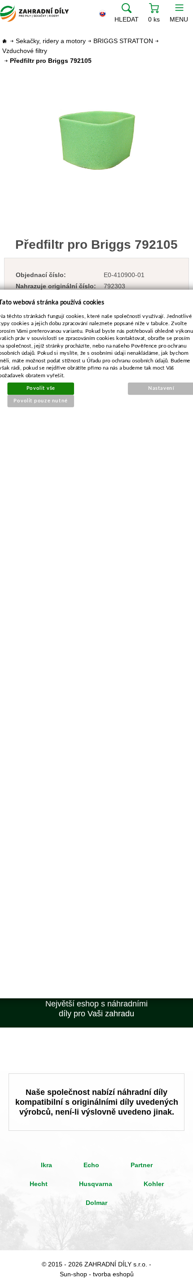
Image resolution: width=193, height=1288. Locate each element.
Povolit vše (40, 388)
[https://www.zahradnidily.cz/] (34, 13)
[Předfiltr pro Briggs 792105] (96, 140)
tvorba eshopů (113, 1274)
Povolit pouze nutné (41, 400)
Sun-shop (73, 1274)
